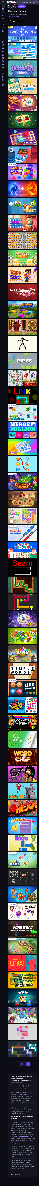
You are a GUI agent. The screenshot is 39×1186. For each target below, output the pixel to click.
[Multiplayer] (3, 27)
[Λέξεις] (3, 58)
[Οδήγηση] (3, 61)
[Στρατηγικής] (3, 77)
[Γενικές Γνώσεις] (3, 48)
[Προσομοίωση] (3, 70)
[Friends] (3, 6)
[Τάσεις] (3, 18)
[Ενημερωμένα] (3, 21)
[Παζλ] (3, 64)
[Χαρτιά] (3, 80)
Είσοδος (21, 6)
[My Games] (9, 6)
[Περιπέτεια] (3, 67)
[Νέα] (3, 15)
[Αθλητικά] (3, 45)
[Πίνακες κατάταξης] (3, 31)
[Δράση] (3, 51)
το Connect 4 (24, 1095)
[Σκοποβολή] (3, 73)
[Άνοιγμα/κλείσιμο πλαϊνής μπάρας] (3, 2)
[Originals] (3, 24)
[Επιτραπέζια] (3, 54)
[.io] (3, 42)
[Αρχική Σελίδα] (3, 8)
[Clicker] (3, 38)
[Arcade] (3, 35)
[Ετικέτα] (3, 85)
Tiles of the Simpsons (21, 1137)
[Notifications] (14, 6)
